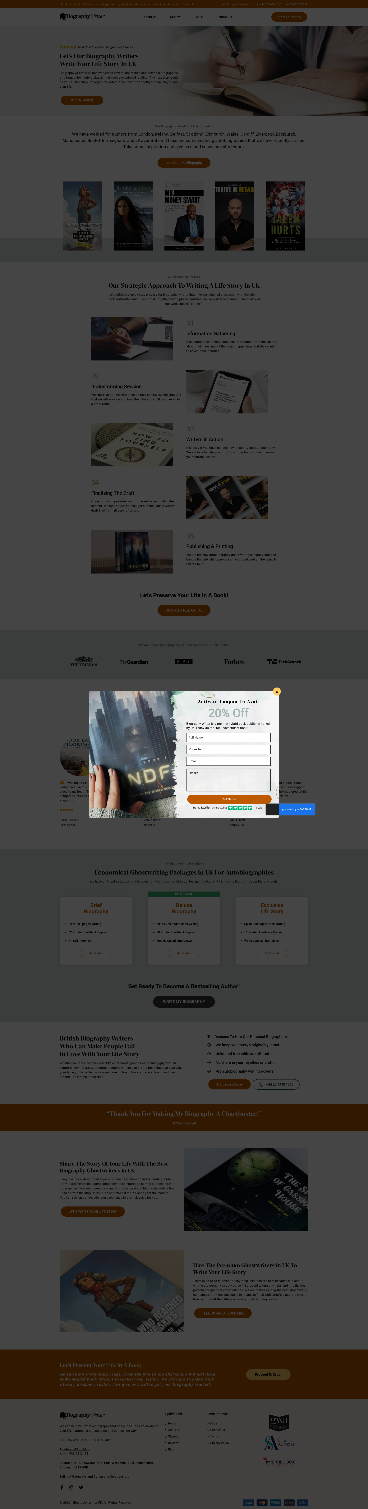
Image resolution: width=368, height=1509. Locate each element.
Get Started (230, 799)
